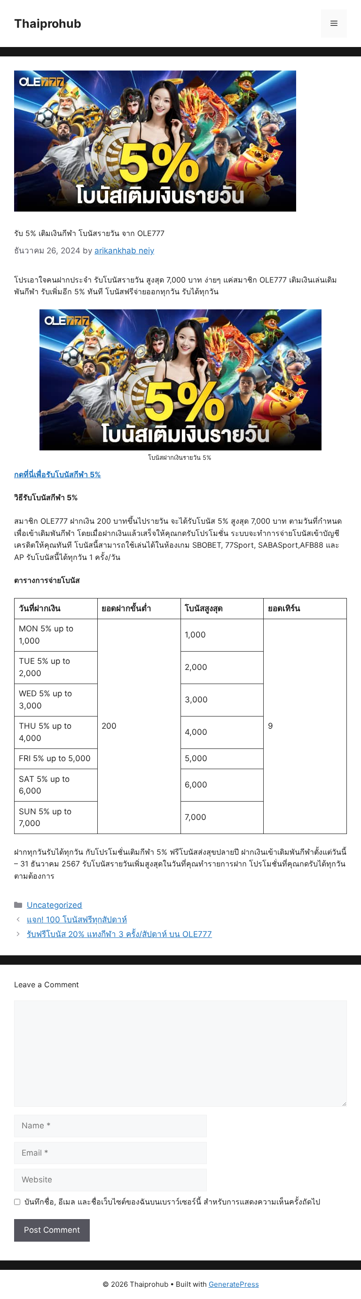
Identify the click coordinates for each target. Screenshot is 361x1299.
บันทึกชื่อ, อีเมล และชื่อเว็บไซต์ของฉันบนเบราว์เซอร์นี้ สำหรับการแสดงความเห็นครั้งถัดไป (172, 1201)
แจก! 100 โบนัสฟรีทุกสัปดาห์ (77, 919)
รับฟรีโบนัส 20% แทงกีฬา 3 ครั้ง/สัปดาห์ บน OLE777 (119, 934)
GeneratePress (234, 1284)
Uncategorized (54, 905)
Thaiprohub (47, 23)
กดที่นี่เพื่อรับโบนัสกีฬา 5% (57, 474)
